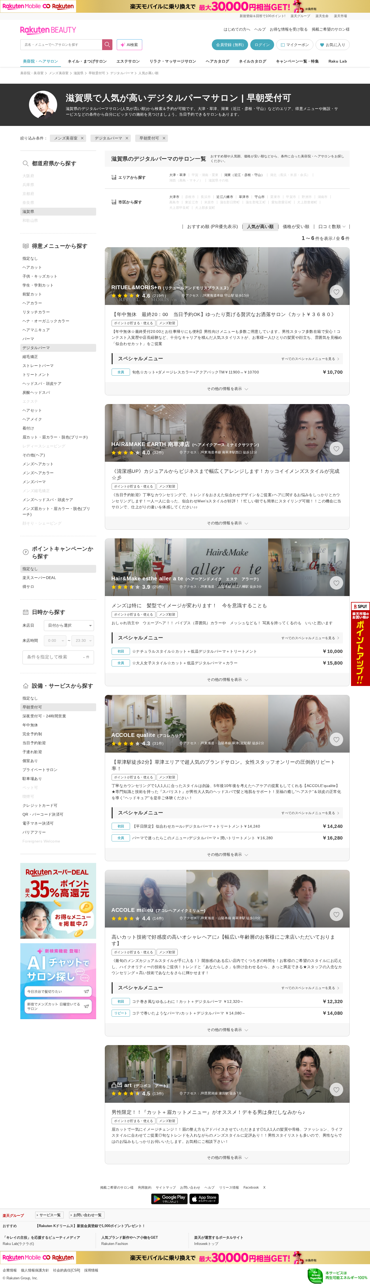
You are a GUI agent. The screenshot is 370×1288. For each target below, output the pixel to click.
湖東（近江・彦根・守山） (244, 175)
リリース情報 (229, 1187)
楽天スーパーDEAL (39, 577)
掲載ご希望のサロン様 (331, 29)
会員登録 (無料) (230, 45)
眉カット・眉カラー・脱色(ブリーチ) (55, 437)
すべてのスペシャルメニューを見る (308, 358)
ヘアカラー (32, 303)
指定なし (30, 258)
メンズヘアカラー (38, 473)
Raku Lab (338, 61)
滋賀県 (79, 73)
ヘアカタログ (217, 61)
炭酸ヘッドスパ (36, 392)
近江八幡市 (224, 197)
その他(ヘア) (33, 455)
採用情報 (91, 1270)
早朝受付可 (97, 73)
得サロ (28, 586)
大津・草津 (177, 175)
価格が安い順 (296, 226)
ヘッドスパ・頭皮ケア (41, 383)
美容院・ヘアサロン (40, 61)
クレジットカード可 (40, 805)
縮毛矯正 (30, 356)
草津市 (244, 197)
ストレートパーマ (38, 365)
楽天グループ (300, 16)
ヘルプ (260, 29)
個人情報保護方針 (35, 1270)
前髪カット (32, 294)
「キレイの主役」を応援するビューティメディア (41, 1237)
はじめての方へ (237, 29)
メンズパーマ (34, 482)
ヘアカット (32, 267)
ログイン (262, 45)
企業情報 (10, 1270)
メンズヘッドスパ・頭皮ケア (47, 499)
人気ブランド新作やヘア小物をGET (129, 1237)
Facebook (251, 1187)
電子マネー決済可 (38, 823)
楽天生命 (322, 16)
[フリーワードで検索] (107, 44)
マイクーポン (297, 45)
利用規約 (144, 1187)
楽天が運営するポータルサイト (219, 1237)
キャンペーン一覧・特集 (297, 61)
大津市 (174, 197)
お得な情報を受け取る (289, 29)
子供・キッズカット (40, 276)
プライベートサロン (40, 769)
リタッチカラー (36, 312)
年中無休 (30, 725)
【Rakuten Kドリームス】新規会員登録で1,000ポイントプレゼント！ (90, 1226)
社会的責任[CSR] (66, 1270)
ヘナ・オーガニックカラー (45, 321)
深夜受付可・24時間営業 (44, 716)
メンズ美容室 (59, 73)
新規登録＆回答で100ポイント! (262, 16)
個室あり (30, 761)
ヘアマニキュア (36, 330)
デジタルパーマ (122, 73)
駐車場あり (32, 778)
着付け (28, 428)
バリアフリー (34, 832)
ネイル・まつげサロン (87, 61)
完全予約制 (32, 734)
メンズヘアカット (38, 464)
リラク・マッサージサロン (173, 61)
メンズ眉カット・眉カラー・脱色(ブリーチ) (56, 511)
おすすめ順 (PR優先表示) (212, 226)
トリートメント (36, 374)
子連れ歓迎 (32, 752)
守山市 (260, 197)
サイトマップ (166, 1187)
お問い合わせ (190, 1187)
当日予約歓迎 (34, 743)
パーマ (28, 339)
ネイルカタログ (252, 61)
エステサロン (128, 61)
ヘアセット (32, 410)
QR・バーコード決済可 (43, 814)
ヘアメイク (32, 419)
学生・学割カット (38, 285)
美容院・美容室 (32, 73)
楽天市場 (340, 16)
